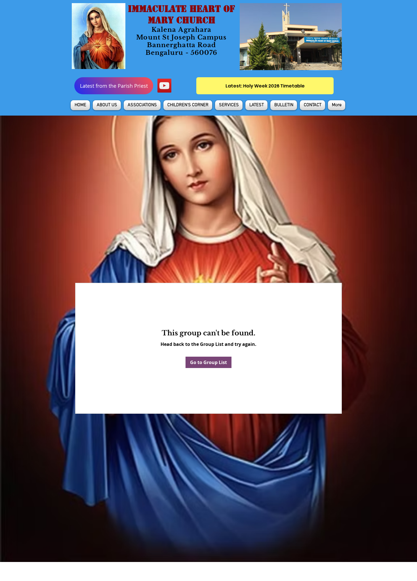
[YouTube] (164, 86)
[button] (106, 105)
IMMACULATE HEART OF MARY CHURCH (181, 14)
